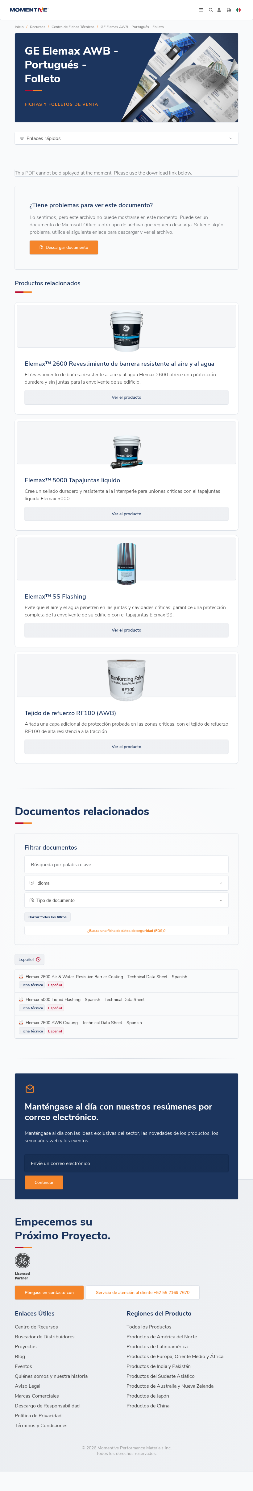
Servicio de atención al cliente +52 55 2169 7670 (142, 1292)
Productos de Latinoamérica (157, 1346)
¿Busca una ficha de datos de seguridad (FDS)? (126, 930)
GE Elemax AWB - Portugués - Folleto (132, 26)
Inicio (19, 26)
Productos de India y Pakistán (158, 1366)
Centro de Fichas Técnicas (73, 26)
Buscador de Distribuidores (45, 1336)
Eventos (23, 1366)
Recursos (37, 26)
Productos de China (147, 1405)
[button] (201, 10)
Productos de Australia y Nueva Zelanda (170, 1385)
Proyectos (26, 1346)
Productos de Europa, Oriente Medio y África (174, 1356)
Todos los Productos (149, 1326)
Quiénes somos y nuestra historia (51, 1376)
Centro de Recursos (36, 1326)
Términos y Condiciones (41, 1425)
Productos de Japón (147, 1395)
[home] (103, 10)
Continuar (44, 1182)
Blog (20, 1356)
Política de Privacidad (38, 1415)
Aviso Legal (27, 1385)
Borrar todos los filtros (47, 916)
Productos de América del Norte (161, 1336)
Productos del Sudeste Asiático (160, 1376)
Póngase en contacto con (49, 1292)
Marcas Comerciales (37, 1395)
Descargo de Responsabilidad (47, 1405)
